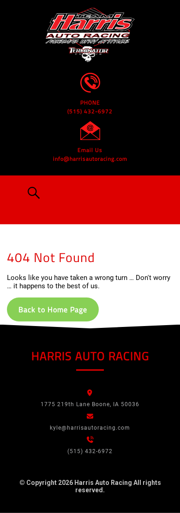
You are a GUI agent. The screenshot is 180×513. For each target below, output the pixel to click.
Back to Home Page (52, 309)
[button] (31, 193)
